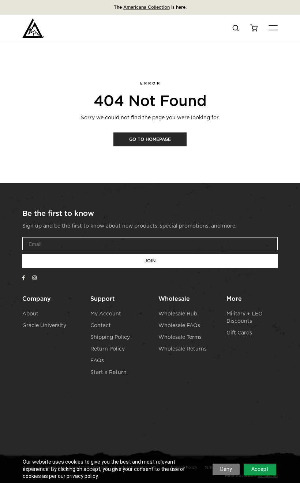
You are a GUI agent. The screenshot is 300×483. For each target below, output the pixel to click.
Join (150, 260)
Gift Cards (239, 332)
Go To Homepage (150, 139)
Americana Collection (146, 7)
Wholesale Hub (177, 313)
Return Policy (107, 348)
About (30, 313)
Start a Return (108, 372)
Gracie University (44, 325)
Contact (100, 325)
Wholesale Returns (182, 348)
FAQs (97, 360)
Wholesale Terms (180, 337)
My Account (105, 313)
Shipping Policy (110, 337)
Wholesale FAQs (179, 325)
